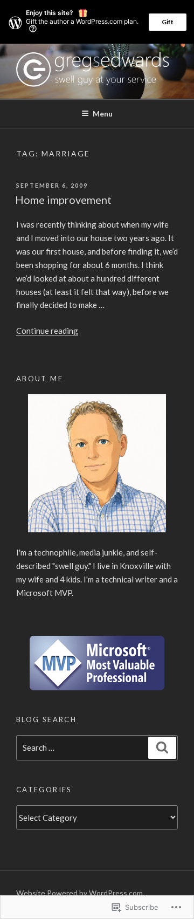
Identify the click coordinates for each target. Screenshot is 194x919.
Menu (103, 113)
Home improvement (63, 199)
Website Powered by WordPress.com (79, 892)
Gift (168, 22)
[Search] (162, 748)
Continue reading (47, 330)
